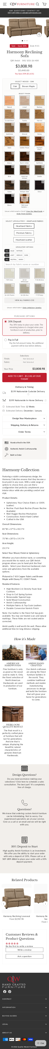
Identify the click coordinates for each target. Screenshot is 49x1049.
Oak (15, 86)
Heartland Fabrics (24, 226)
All (7, 251)
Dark (26, 255)
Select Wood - (24, 81)
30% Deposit (14, 321)
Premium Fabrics (24, 233)
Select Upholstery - (24, 221)
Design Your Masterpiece (24, 418)
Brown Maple (28, 86)
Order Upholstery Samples (32, 308)
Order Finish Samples (24, 214)
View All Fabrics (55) (24, 300)
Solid (12, 251)
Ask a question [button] (24, 956)
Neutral (13, 259)
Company (6, 999)
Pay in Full (13, 339)
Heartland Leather (24, 240)
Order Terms (24, 431)
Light (12, 255)
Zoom (12, 97)
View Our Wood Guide (34, 211)
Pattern (19, 251)
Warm (21, 259)
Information (9, 1007)
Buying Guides (9, 1016)
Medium (19, 255)
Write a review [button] (24, 950)
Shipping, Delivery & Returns (24, 425)
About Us (7, 1033)
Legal (5, 1024)
